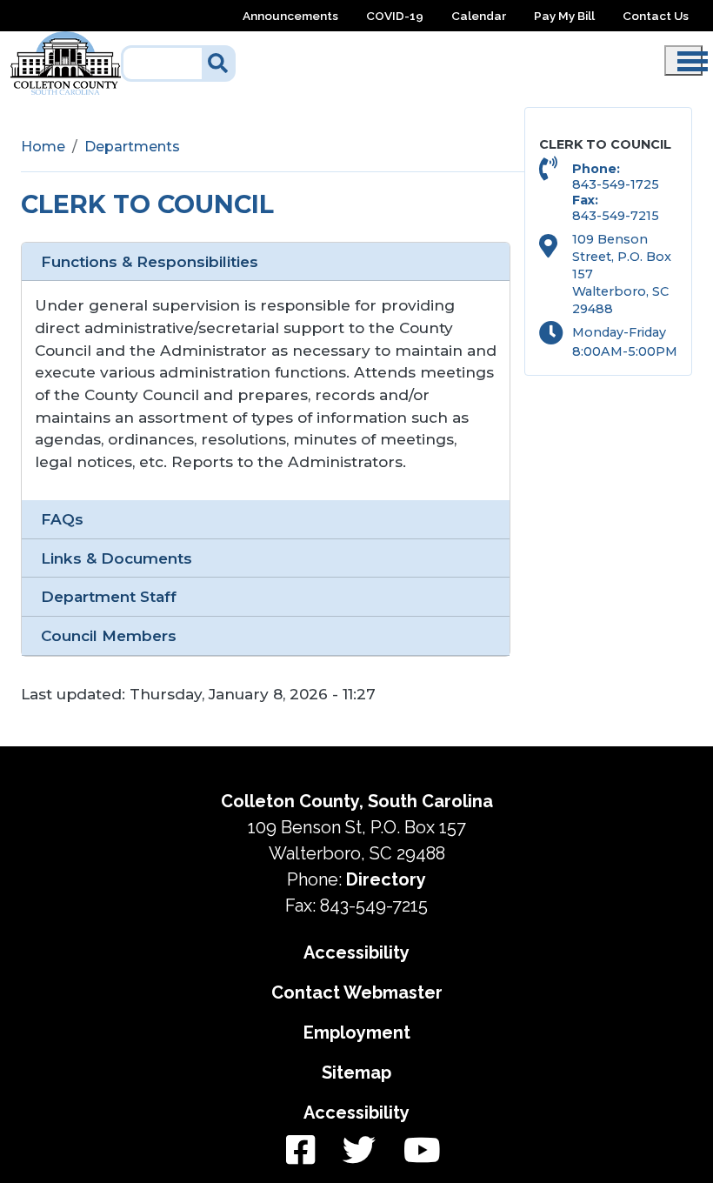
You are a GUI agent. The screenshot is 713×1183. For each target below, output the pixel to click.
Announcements (290, 16)
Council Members (109, 635)
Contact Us (656, 16)
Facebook (300, 1151)
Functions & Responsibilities (149, 261)
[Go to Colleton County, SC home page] (65, 41)
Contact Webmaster (357, 992)
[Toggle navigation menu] (683, 60)
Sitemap (356, 1072)
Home (43, 146)
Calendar (478, 16)
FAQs (62, 519)
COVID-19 (394, 16)
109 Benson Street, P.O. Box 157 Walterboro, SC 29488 (621, 274)
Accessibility (356, 952)
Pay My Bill (564, 16)
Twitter (359, 1151)
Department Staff (109, 596)
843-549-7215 (615, 216)
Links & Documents (116, 558)
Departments (132, 146)
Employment (356, 1032)
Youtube (415, 1151)
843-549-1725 (615, 184)
